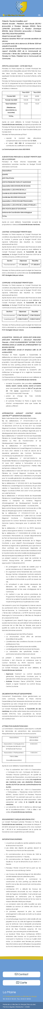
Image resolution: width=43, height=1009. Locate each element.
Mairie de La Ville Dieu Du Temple (14, 1004)
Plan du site (31, 1004)
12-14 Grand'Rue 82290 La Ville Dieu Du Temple (20, 996)
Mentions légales (9, 1007)
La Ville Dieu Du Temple (14, 15)
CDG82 (27, 1007)
